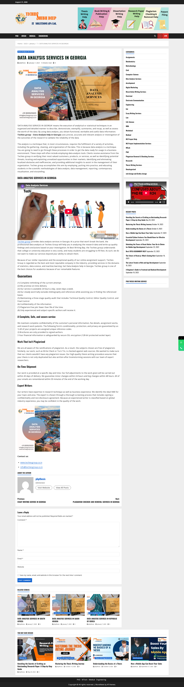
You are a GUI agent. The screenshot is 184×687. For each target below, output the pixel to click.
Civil (127, 70)
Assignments (130, 57)
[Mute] (160, 202)
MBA (127, 126)
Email (20, 558)
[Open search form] (155, 36)
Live (165, 36)
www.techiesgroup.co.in (31, 462)
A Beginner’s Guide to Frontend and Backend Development (146, 269)
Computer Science (132, 74)
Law (127, 117)
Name (20, 550)
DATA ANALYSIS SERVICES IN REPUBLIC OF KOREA (102, 620)
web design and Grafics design (136, 173)
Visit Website (44, 487)
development (130, 83)
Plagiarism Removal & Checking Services (140, 156)
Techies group (24, 241)
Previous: (31, 500)
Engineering (43, 36)
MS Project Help (131, 139)
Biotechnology (131, 66)
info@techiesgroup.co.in (31, 467)
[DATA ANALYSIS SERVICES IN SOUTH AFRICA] (33, 605)
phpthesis (22, 63)
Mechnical (129, 130)
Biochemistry (130, 61)
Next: (96, 500)
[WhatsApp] (181, 342)
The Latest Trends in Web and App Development (142, 262)
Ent (127, 109)
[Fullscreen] (164, 202)
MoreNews (99, 684)
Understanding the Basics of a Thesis (138, 228)
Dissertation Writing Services (136, 91)
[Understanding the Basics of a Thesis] (111, 649)
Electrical (129, 96)
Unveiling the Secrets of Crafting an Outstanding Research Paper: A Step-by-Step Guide (34, 666)
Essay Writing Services (133, 113)
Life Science (130, 122)
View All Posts (62, 487)
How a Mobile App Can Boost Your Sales (139, 233)
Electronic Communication (135, 100)
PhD (16, 36)
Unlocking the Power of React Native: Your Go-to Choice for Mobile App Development (145, 245)
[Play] (129, 202)
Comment (22, 520)
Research (129, 160)
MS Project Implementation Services (138, 143)
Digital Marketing (132, 87)
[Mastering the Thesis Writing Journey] (73, 649)
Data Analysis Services (26, 52)
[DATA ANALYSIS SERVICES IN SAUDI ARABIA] (68, 605)
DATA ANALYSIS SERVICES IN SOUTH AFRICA (31, 620)
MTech (24, 36)
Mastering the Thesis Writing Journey (139, 224)
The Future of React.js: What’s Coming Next (141, 255)
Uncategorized (131, 169)
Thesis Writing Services (134, 165)
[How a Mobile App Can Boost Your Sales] (149, 649)
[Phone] (181, 348)
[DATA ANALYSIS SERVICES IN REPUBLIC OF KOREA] (103, 605)
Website (20, 567)
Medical (32, 36)
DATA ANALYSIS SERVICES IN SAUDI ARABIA (65, 620)
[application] (146, 193)
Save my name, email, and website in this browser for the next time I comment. (51, 575)
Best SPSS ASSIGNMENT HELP (136, 251)
